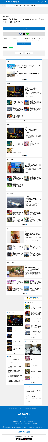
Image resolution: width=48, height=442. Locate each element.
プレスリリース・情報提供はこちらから (30, 421)
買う (21, 5)
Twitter (42, 2)
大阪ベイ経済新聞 (12, 2)
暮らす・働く (26, 5)
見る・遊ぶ (15, 5)
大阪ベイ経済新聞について (16, 421)
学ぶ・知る (33, 5)
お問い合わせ (28, 423)
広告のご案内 (35, 423)
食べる (10, 5)
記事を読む (24, 43)
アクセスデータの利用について (18, 423)
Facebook (39, 2)
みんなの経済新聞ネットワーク (24, 432)
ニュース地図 (6, 16)
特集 (38, 5)
